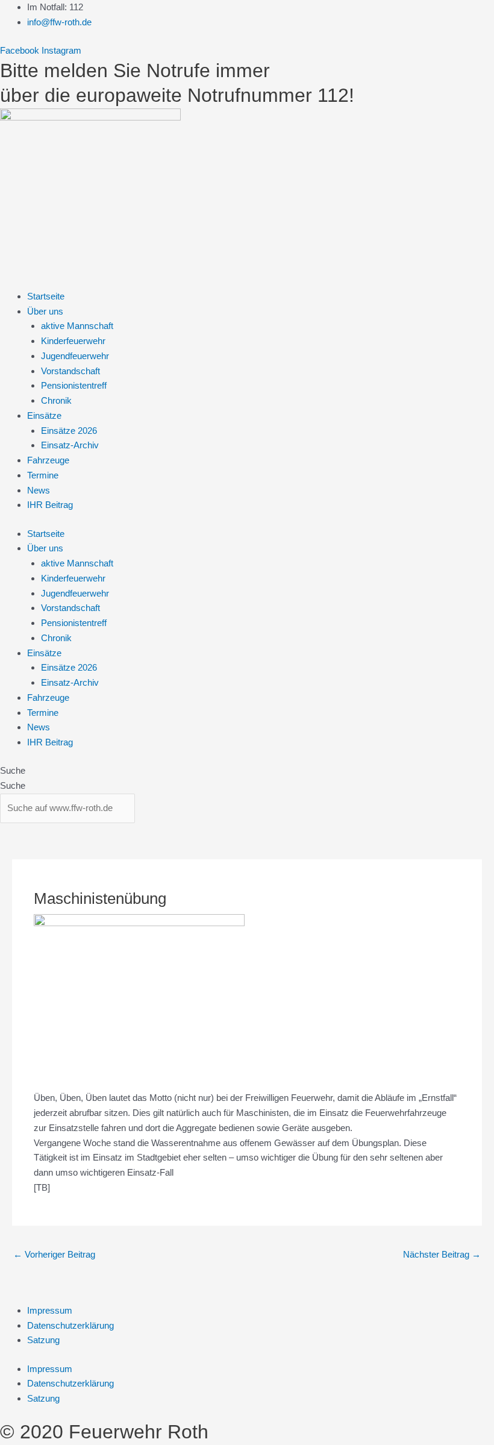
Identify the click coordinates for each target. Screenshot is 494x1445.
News (38, 490)
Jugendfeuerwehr (75, 356)
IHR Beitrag (50, 505)
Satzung (43, 1340)
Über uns (45, 311)
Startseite (45, 296)
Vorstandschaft (70, 371)
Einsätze (44, 415)
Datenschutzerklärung (70, 1325)
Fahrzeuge (48, 460)
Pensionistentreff (74, 385)
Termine (42, 475)
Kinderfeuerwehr (73, 341)
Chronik (56, 400)
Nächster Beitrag (442, 1254)
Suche (12, 770)
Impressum (49, 1310)
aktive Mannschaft (77, 326)
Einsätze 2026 (69, 430)
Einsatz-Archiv (70, 445)
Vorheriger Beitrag (54, 1254)
